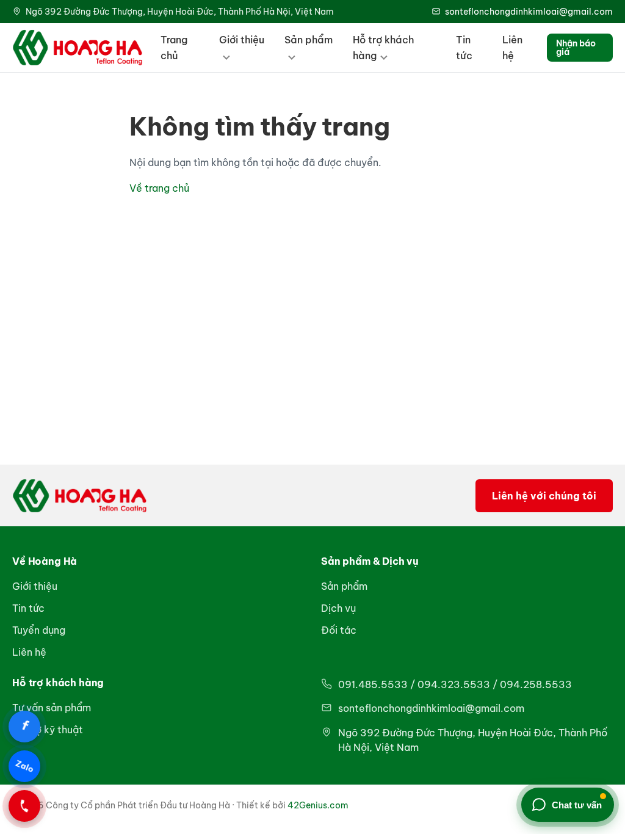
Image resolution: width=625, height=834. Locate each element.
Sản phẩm (308, 40)
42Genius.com (318, 805)
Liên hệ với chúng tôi (544, 496)
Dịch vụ (338, 608)
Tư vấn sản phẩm (51, 708)
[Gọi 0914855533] (24, 806)
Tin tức (464, 48)
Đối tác (338, 630)
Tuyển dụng (38, 630)
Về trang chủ (159, 188)
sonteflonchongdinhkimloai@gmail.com (529, 11)
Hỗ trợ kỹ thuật (47, 729)
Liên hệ (512, 48)
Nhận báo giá (576, 47)
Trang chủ (174, 48)
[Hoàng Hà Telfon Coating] (79, 496)
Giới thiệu (241, 40)
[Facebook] (24, 726)
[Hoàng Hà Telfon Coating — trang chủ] (77, 47)
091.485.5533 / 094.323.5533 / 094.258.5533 (455, 684)
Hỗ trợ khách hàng (383, 48)
